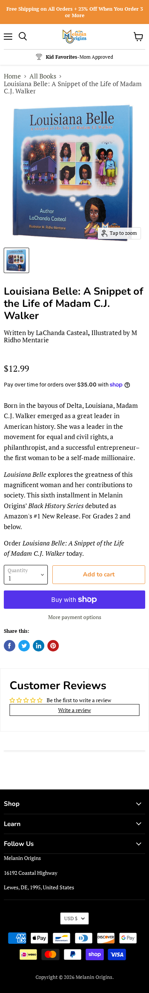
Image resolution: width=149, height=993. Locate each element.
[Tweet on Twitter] (24, 645)
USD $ (71, 918)
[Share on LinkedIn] (38, 645)
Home (12, 76)
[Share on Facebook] (9, 645)
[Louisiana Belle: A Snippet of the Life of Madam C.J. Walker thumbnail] (16, 260)
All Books (42, 76)
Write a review (74, 710)
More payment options (74, 617)
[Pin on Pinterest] (53, 645)
